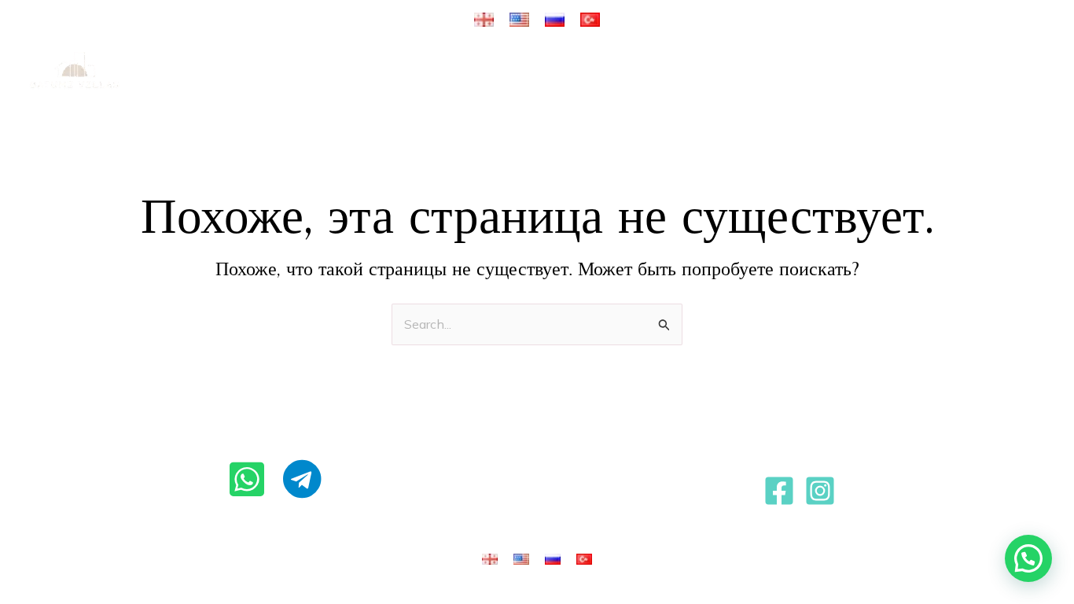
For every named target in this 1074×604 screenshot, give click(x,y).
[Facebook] (779, 490)
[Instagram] (820, 490)
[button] (390, 71)
